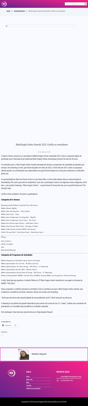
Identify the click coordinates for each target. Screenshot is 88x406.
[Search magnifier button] (85, 3)
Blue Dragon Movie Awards (43, 159)
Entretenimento (19, 11)
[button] (36, 4)
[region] (44, 395)
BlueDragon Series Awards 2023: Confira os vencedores (42, 144)
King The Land (12, 182)
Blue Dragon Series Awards (44, 156)
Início (8, 11)
